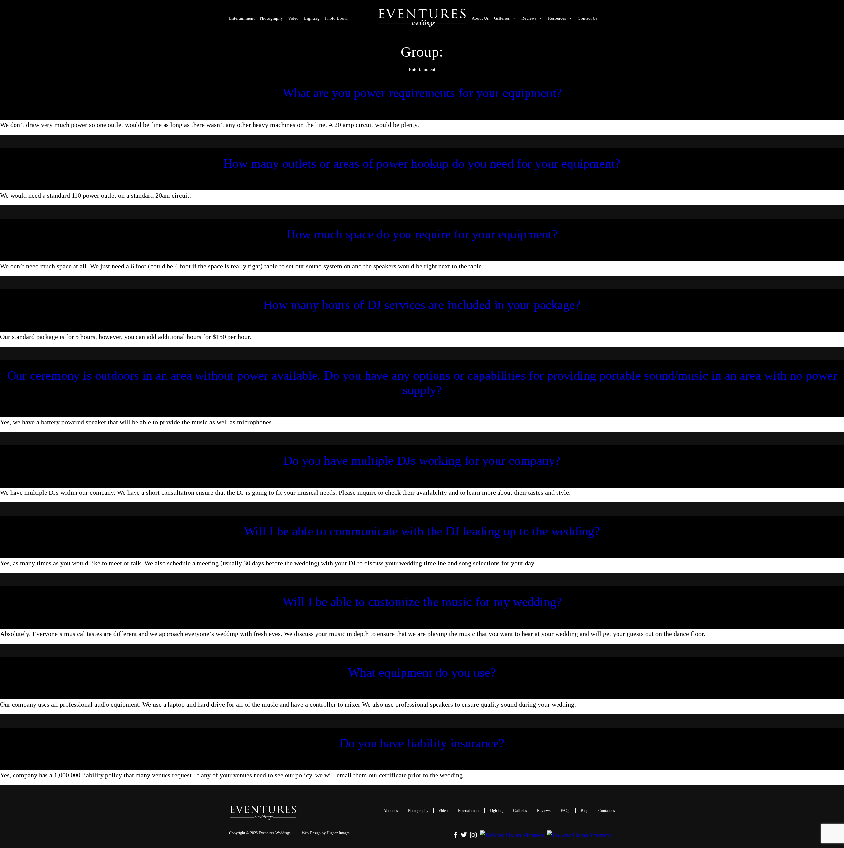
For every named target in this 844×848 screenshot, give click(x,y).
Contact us (587, 18)
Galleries (502, 18)
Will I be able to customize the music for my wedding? (422, 602)
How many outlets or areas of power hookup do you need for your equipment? (422, 163)
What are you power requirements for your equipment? (422, 93)
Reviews (544, 810)
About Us (480, 18)
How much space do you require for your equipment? (422, 234)
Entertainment (242, 18)
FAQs (565, 810)
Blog (584, 810)
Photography (271, 18)
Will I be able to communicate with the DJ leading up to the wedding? (422, 531)
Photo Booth (336, 18)
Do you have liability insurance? (422, 743)
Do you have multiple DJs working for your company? (422, 460)
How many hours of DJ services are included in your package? (422, 305)
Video (293, 18)
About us (390, 810)
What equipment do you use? (422, 672)
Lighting (312, 18)
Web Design (311, 833)
